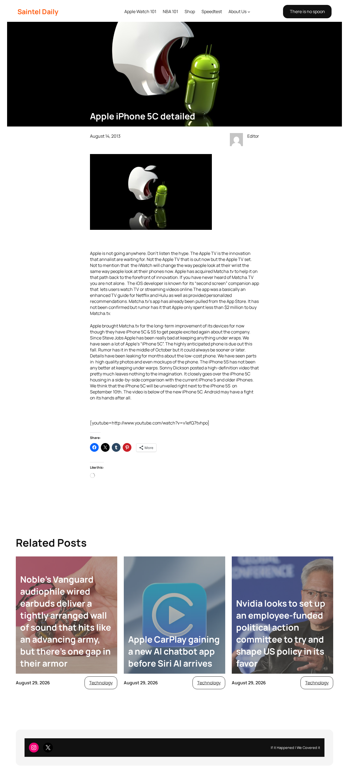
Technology (101, 683)
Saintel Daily (37, 11)
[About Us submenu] (249, 11)
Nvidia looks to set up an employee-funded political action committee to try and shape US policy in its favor (280, 633)
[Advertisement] (174, 65)
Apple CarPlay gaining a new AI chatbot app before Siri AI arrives (174, 651)
